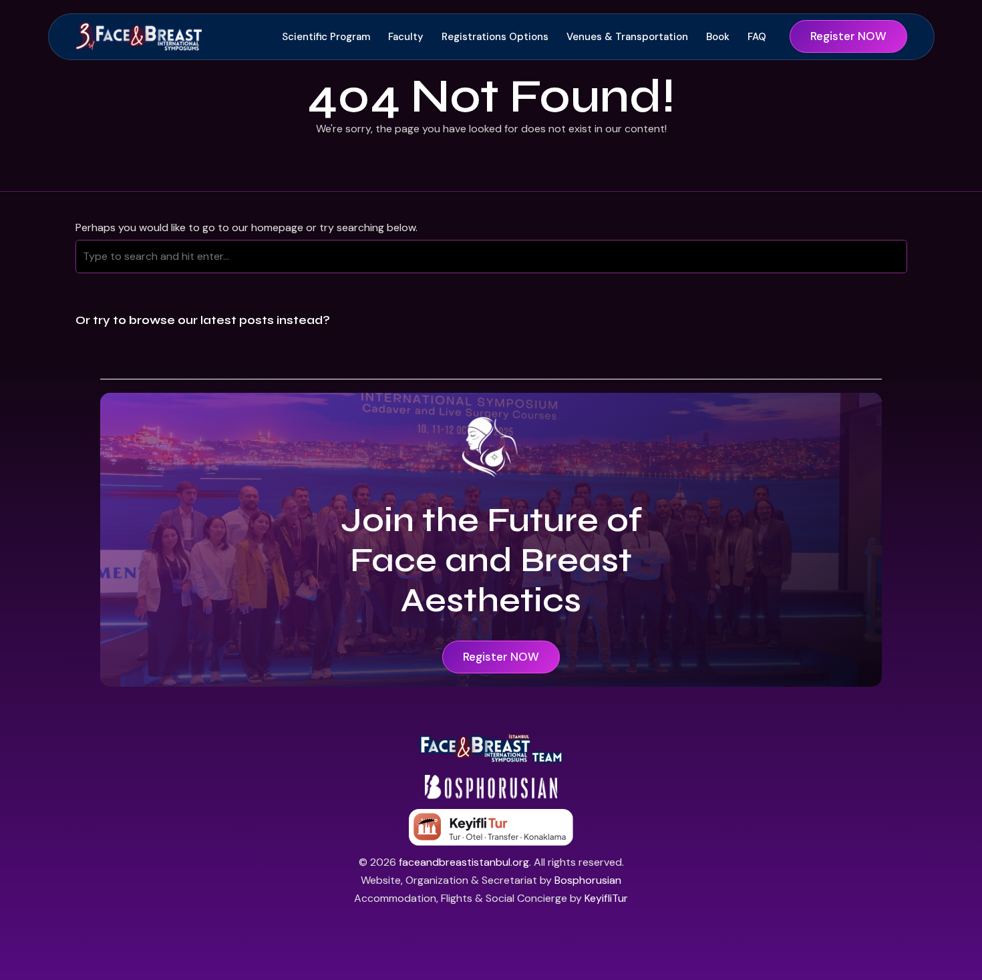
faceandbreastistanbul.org (464, 862)
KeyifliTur (606, 898)
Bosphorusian (587, 880)
